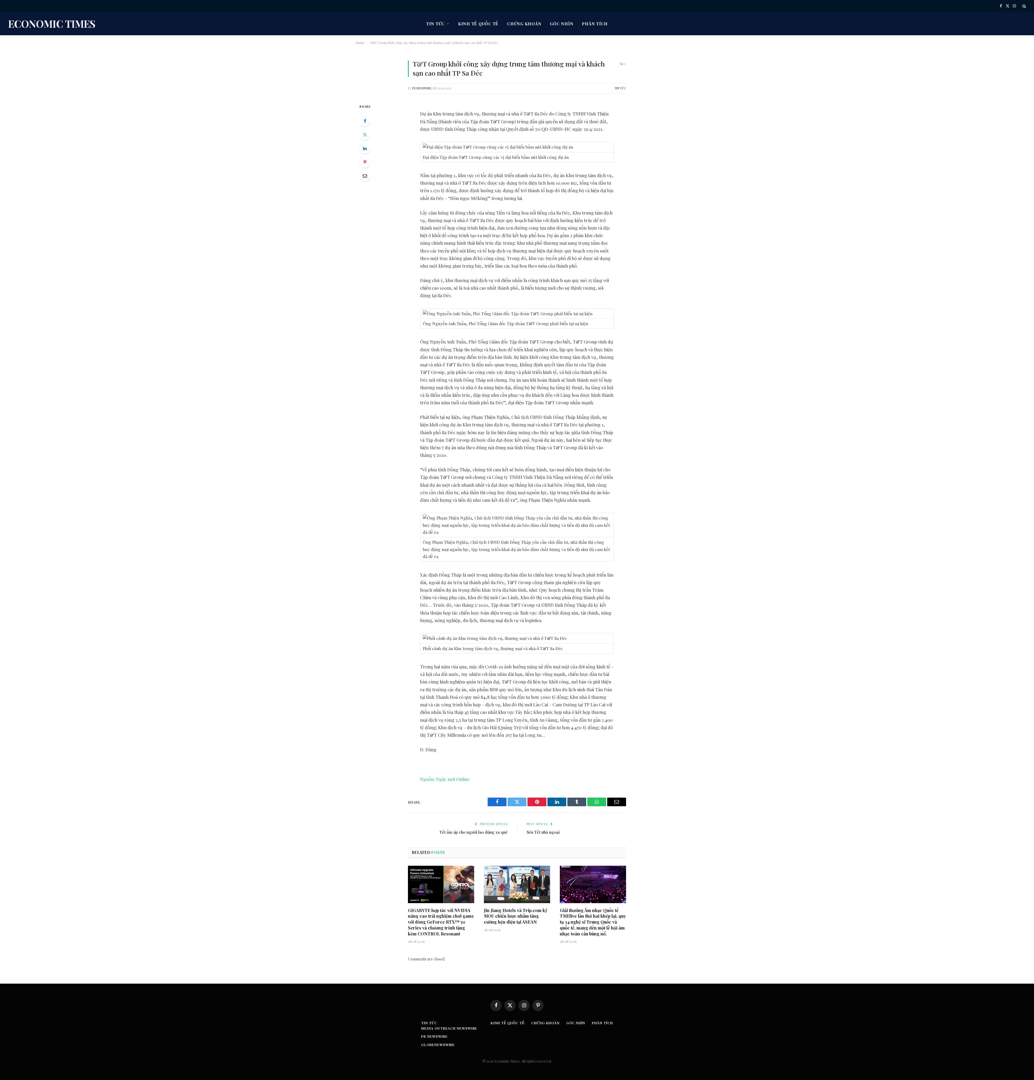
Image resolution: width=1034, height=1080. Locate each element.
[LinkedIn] (364, 148)
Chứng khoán (524, 23)
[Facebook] (364, 120)
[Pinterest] (364, 162)
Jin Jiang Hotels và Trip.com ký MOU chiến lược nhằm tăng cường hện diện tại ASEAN (515, 916)
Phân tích (595, 23)
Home (360, 42)
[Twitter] (364, 134)
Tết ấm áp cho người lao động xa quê (473, 832)
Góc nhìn (561, 23)
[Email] (364, 175)
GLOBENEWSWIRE (438, 1044)
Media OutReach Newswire (449, 1028)
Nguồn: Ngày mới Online (445, 779)
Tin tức (435, 23)
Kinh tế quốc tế (478, 23)
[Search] (1023, 6)
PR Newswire (421, 88)
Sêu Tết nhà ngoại (543, 832)
